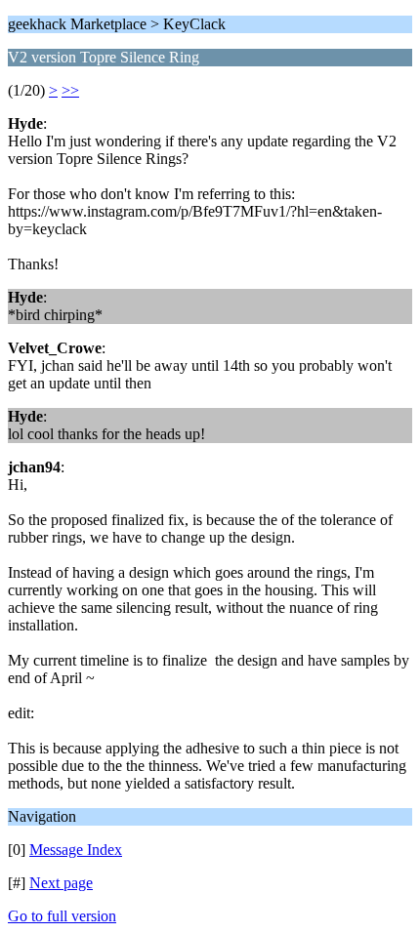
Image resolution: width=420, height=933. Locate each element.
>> (70, 90)
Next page (61, 882)
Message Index (75, 849)
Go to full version (62, 916)
